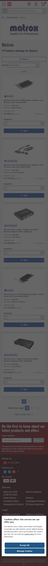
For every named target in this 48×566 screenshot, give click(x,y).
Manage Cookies (24, 551)
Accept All (24, 545)
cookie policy (29, 534)
